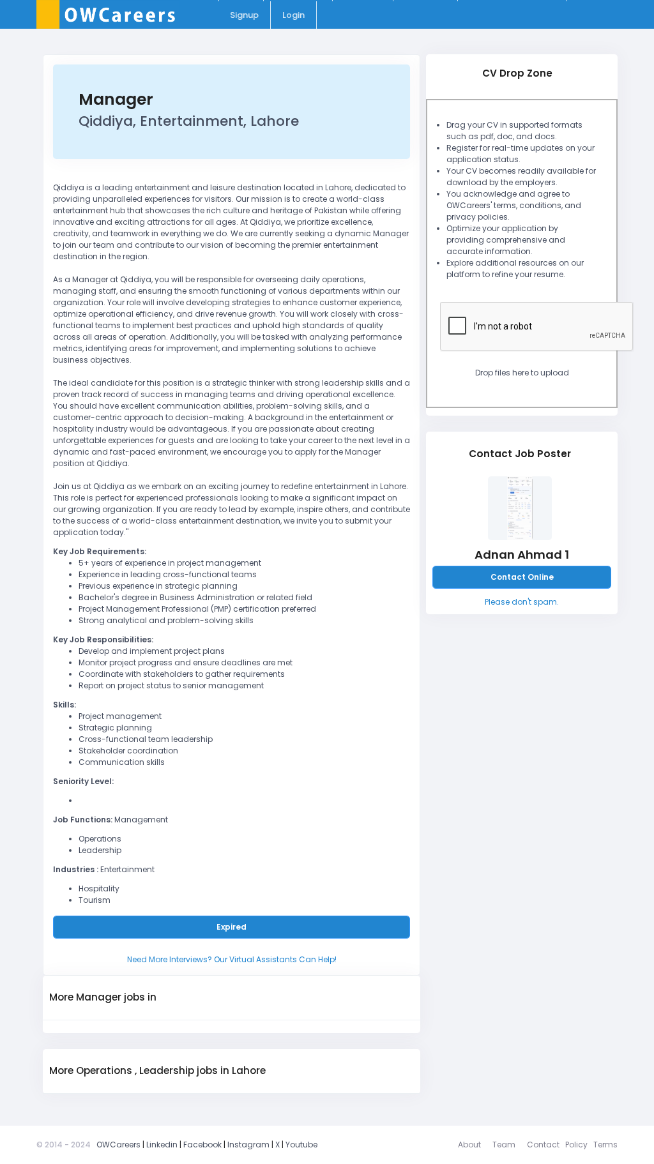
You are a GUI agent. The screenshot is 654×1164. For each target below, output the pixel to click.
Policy (576, 1144)
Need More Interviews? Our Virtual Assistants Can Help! (232, 959)
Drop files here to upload (522, 372)
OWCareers (118, 1144)
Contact (543, 1144)
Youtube (301, 1144)
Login (293, 15)
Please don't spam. (522, 601)
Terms (605, 1144)
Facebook (202, 1144)
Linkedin (162, 1144)
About (469, 1144)
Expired (232, 926)
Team (503, 1144)
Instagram (248, 1144)
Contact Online (522, 576)
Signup (244, 15)
